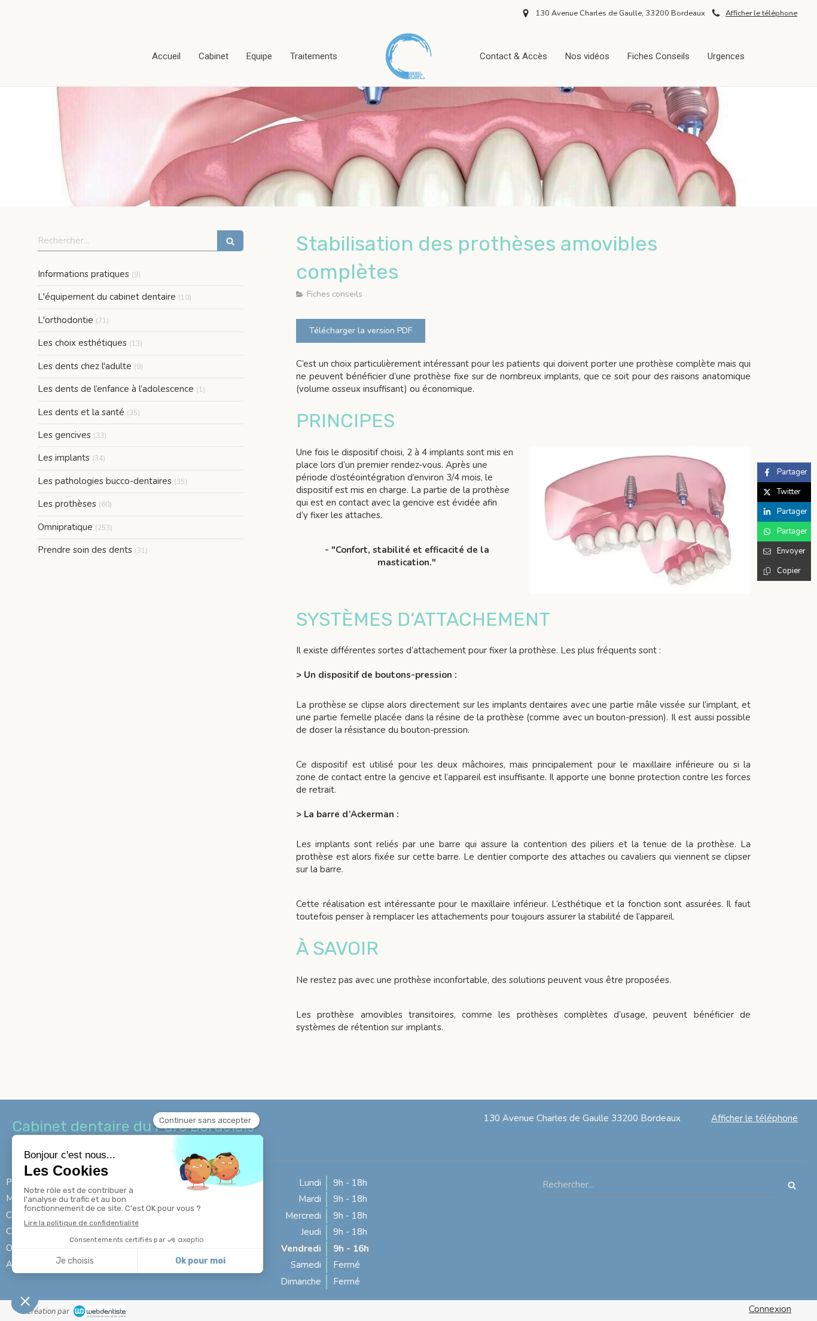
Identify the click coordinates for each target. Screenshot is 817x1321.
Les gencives (64, 435)
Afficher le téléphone (761, 13)
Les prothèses (67, 504)
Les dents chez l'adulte (85, 366)
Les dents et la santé (81, 412)
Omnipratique (65, 527)
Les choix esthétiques (82, 343)
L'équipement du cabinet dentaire (107, 297)
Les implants (64, 458)
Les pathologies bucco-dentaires (105, 481)
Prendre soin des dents (85, 550)
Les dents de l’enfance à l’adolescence (116, 389)
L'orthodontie (65, 320)
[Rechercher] (230, 240)
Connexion (770, 1309)
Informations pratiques (83, 274)
